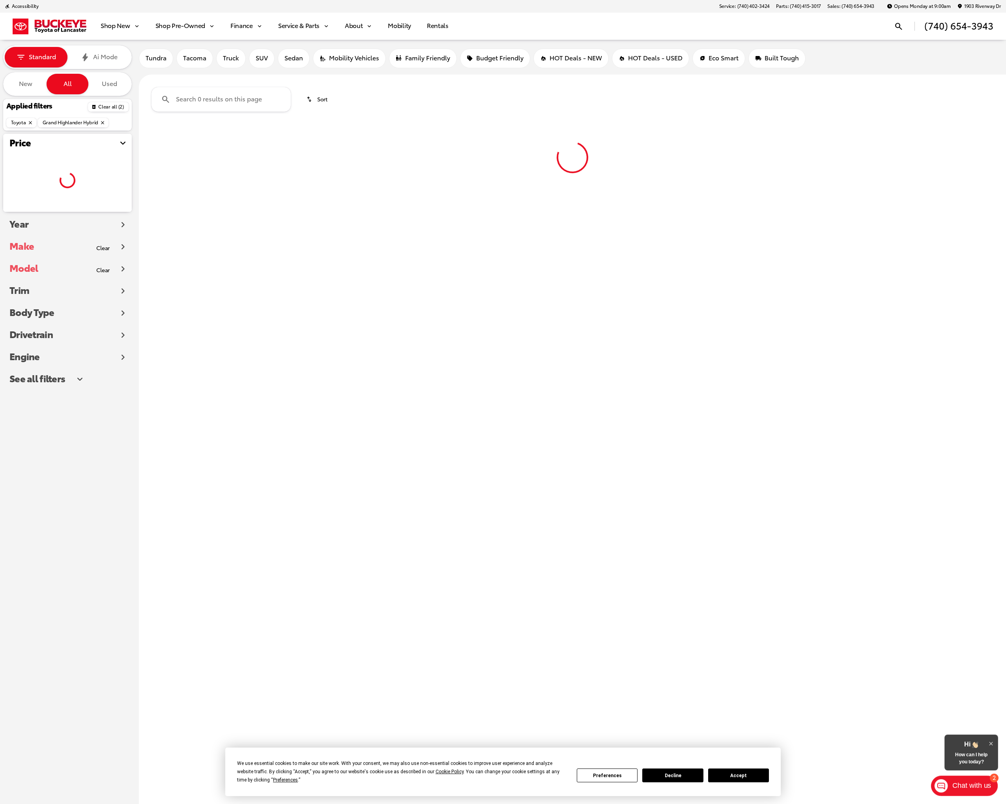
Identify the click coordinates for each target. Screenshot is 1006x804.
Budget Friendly (500, 58)
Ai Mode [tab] (105, 57)
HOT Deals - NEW (576, 58)
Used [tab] (109, 84)
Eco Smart (724, 58)
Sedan (293, 58)
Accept (738, 775)
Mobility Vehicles (354, 58)
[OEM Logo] (20, 26)
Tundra (156, 58)
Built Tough (782, 58)
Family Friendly (427, 58)
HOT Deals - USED (655, 58)
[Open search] (898, 26)
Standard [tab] (42, 57)
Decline (673, 775)
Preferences (607, 775)
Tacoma (194, 58)
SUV (262, 58)
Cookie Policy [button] (450, 771)
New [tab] (25, 84)
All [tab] (68, 84)
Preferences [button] (285, 780)
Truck (231, 58)
